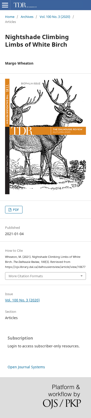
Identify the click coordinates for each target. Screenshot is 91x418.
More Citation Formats (26, 276)
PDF (15, 209)
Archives (27, 16)
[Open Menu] (5, 5)
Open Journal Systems (26, 367)
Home (9, 16)
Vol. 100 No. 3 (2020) (55, 16)
